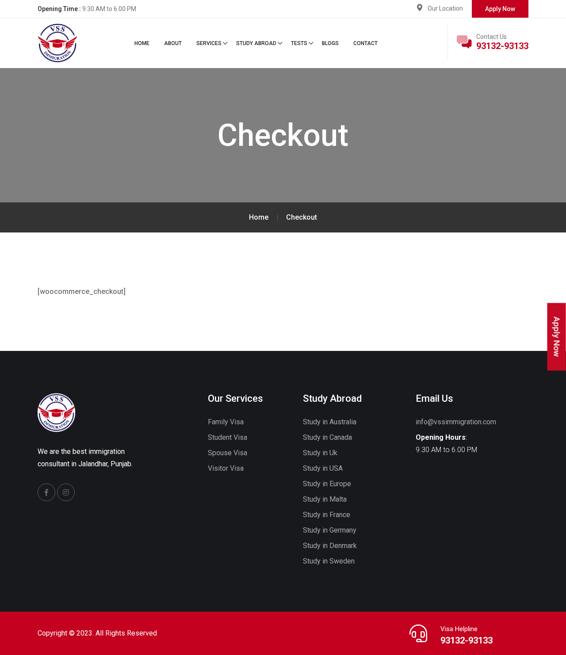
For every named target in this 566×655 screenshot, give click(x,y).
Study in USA (323, 468)
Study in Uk (320, 453)
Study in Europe (327, 484)
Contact (365, 43)
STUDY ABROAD (256, 43)
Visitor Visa (226, 468)
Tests (299, 43)
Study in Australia (329, 422)
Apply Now (500, 8)
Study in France (326, 514)
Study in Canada (327, 437)
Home (141, 43)
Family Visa (226, 422)
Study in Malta (325, 499)
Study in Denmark (330, 545)
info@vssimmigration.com (456, 422)
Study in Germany (329, 530)
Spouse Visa (227, 453)
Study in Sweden (329, 561)
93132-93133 (502, 46)
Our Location (445, 8)
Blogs (330, 43)
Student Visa (227, 437)
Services (209, 43)
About (173, 43)
